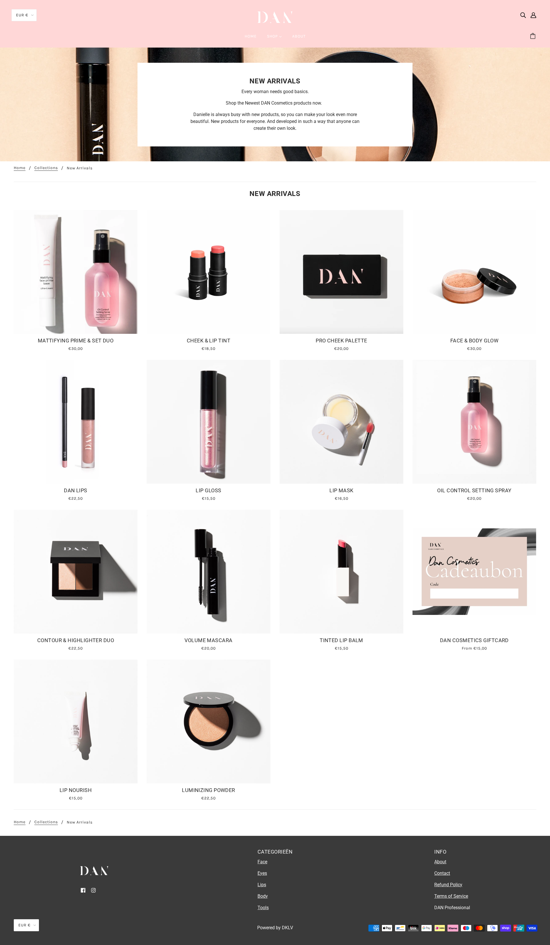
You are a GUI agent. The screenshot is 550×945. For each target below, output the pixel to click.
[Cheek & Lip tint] (208, 272)
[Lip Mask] (341, 422)
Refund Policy (448, 884)
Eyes (262, 873)
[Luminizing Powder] (208, 721)
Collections (46, 168)
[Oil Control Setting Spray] (474, 422)
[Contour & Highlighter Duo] (76, 572)
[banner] (275, 16)
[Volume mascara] (208, 572)
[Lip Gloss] (208, 422)
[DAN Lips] (76, 422)
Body (263, 896)
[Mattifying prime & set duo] (76, 272)
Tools (263, 907)
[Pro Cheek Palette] (341, 272)
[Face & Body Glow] (474, 272)
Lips (262, 884)
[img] (523, 15)
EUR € (22, 15)
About (440, 861)
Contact (442, 873)
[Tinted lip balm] (341, 572)
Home (19, 168)
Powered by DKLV (275, 927)
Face (262, 861)
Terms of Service (451, 896)
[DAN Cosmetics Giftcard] (474, 572)
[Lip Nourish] (76, 721)
